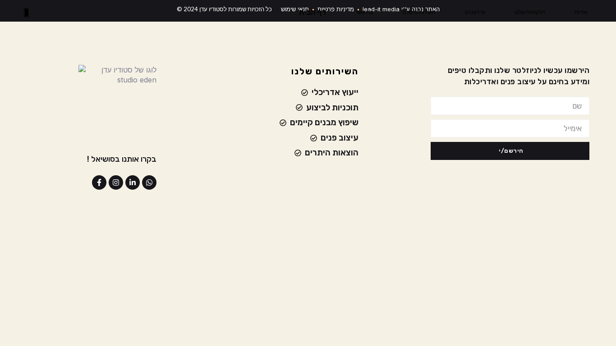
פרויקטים (475, 12)
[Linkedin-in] (132, 182)
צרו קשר (364, 12)
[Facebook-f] (99, 182)
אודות (581, 12)
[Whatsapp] (149, 182)
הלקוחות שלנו (530, 12)
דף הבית (312, 12)
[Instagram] (116, 182)
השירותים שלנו (419, 12)
